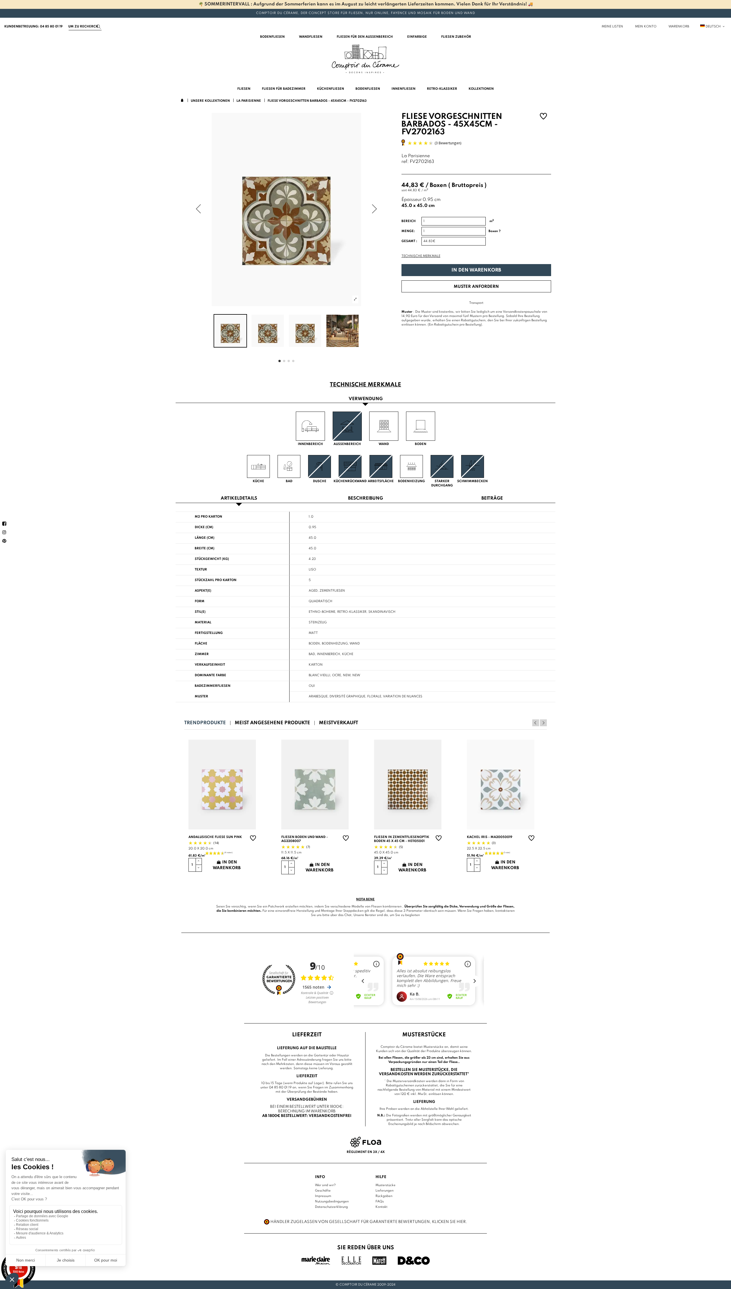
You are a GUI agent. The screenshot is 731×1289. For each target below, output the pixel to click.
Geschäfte (323, 1190)
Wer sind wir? (325, 1185)
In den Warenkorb (476, 270)
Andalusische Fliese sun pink (215, 837)
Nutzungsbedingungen (332, 1201)
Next (543, 722)
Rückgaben (383, 1196)
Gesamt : (409, 241)
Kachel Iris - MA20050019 (489, 837)
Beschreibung (365, 498)
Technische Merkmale (420, 256)
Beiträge (492, 498)
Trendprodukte (205, 723)
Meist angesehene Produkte (272, 723)
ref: (405, 162)
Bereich (408, 221)
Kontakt (381, 1207)
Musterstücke (385, 1185)
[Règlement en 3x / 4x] (365, 1142)
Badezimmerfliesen (212, 686)
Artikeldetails (239, 498)
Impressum (323, 1196)
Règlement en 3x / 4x (366, 1152)
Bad (312, 654)
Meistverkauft (338, 723)
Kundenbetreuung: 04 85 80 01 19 (33, 26)
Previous (535, 722)
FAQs (379, 1201)
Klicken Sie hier (449, 1222)
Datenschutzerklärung (331, 1207)
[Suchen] (98, 26)
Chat (348, 915)
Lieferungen (384, 1190)
